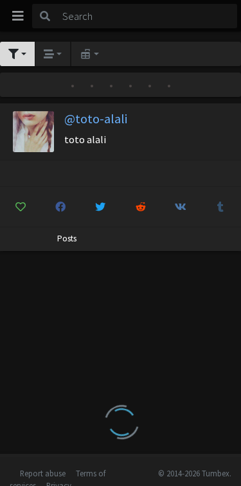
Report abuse (43, 473)
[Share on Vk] (180, 207)
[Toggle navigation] (18, 16)
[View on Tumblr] (221, 207)
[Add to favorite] (20, 207)
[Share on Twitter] (100, 207)
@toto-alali (95, 118)
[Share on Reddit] (140, 207)
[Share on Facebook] (60, 207)
